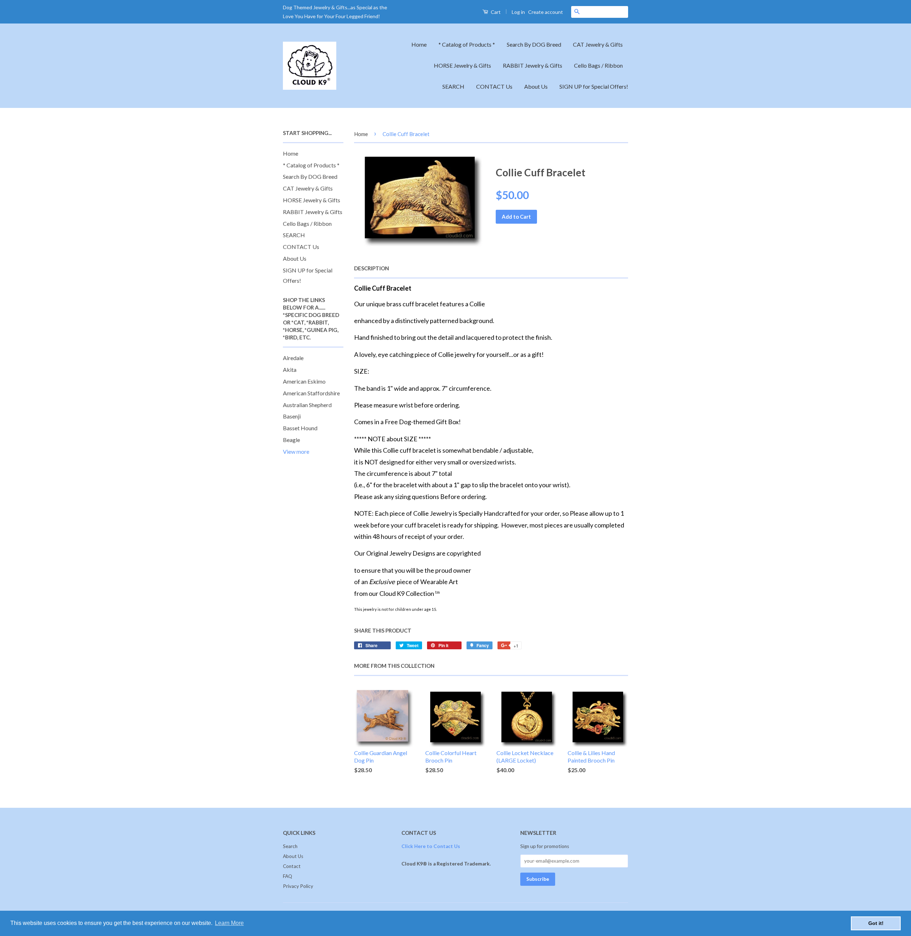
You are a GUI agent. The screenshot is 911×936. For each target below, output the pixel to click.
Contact (292, 866)
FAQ (287, 876)
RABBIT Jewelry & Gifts (532, 65)
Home (419, 44)
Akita (289, 369)
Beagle (291, 439)
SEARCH (453, 86)
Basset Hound (300, 428)
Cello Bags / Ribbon (598, 65)
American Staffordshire (311, 393)
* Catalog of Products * (466, 44)
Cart (495, 12)
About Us (536, 86)
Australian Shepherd (307, 404)
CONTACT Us (494, 86)
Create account (545, 12)
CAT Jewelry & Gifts (598, 44)
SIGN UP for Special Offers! (593, 86)
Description (371, 268)
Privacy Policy (298, 886)
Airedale (293, 357)
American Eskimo (304, 381)
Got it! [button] (876, 923)
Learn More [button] (229, 923)
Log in (518, 12)
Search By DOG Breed (534, 44)
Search (290, 846)
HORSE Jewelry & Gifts (462, 65)
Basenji (292, 416)
